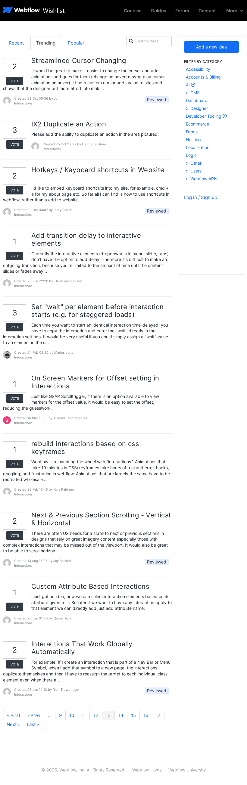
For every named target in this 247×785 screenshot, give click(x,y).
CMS (194, 92)
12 (95, 715)
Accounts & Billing (203, 76)
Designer (198, 108)
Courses (132, 10)
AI (188, 84)
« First (13, 715)
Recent (16, 43)
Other (195, 163)
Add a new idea (211, 46)
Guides (158, 10)
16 (145, 715)
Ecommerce (197, 123)
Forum (182, 10)
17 (158, 715)
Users (195, 170)
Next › (13, 724)
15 (133, 715)
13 (108, 715)
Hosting (193, 139)
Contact (207, 10)
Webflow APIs (203, 178)
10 (71, 715)
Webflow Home (147, 769)
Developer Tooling (204, 116)
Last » (33, 724)
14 (121, 715)
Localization (197, 147)
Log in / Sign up (200, 197)
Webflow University (187, 769)
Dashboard (197, 100)
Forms (192, 131)
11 (84, 715)
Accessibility (198, 69)
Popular (76, 43)
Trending (45, 43)
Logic (191, 155)
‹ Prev (34, 715)
